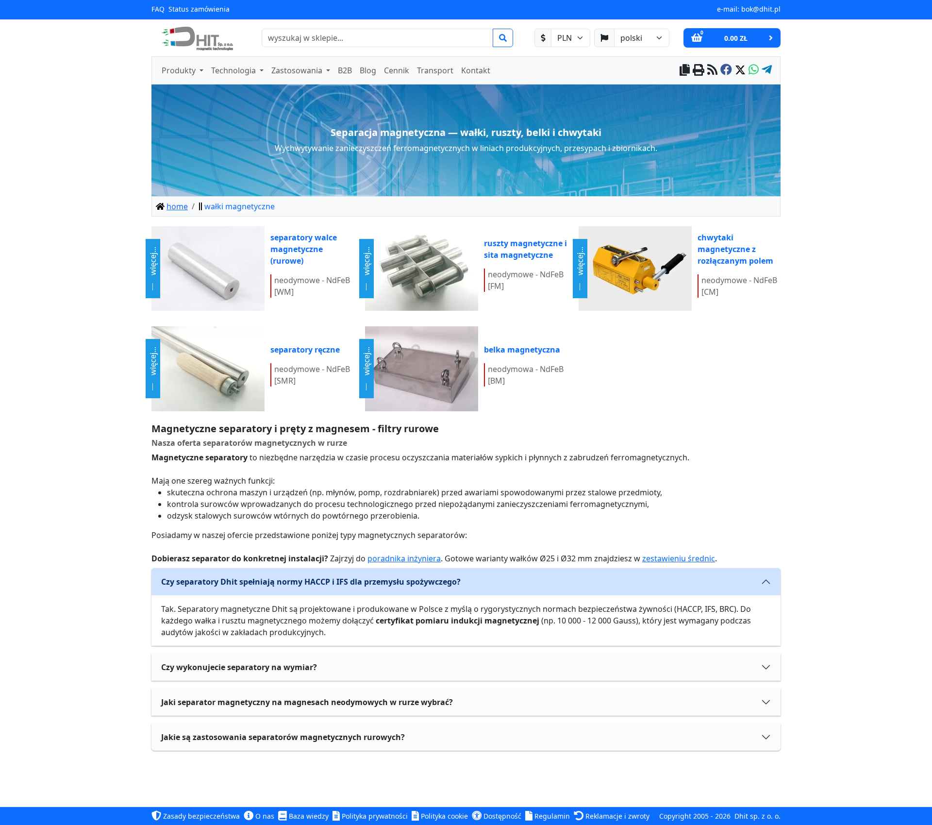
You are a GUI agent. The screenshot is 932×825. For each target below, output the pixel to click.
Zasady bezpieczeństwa (200, 816)
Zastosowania (297, 70)
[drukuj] (698, 70)
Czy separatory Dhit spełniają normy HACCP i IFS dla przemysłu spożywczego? (311, 581)
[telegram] (766, 70)
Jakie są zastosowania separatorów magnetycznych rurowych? (283, 737)
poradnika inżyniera (404, 558)
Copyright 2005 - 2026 (695, 816)
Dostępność (501, 816)
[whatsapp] (753, 70)
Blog (368, 70)
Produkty (180, 70)
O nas (263, 816)
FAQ (158, 9)
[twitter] (740, 70)
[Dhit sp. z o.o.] (196, 37)
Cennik (396, 70)
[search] (503, 38)
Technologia (234, 70)
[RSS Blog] (712, 70)
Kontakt (475, 70)
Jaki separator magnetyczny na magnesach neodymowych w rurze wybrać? (307, 702)
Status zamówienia (199, 9)
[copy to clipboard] (684, 70)
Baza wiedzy (308, 816)
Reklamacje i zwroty (616, 816)
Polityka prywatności (374, 816)
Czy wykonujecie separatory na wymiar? (239, 667)
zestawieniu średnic (678, 558)
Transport (435, 70)
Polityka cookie (443, 816)
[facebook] (726, 70)
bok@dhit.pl (761, 9)
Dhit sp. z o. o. (757, 816)
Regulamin (551, 816)
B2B (345, 70)
